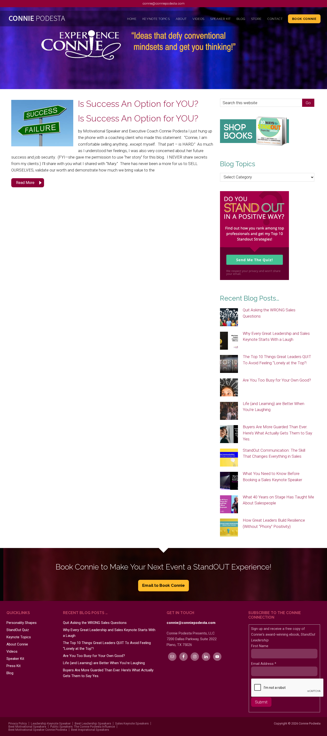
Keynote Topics (18, 637)
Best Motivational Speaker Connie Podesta (37, 729)
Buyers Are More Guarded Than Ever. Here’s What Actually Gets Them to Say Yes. (277, 432)
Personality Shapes (21, 623)
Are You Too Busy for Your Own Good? (277, 380)
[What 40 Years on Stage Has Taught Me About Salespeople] (229, 504)
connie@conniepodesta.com (163, 3)
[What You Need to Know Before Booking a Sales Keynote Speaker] (229, 481)
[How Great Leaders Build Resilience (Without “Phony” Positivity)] (229, 527)
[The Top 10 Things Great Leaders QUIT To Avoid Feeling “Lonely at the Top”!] (229, 364)
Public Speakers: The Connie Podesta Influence (82, 726)
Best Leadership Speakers (93, 723)
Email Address (263, 664)
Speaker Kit (15, 658)
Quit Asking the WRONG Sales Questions (95, 623)
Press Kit (13, 666)
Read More (25, 182)
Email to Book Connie (163, 585)
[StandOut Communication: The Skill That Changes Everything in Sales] (229, 457)
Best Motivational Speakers (27, 726)
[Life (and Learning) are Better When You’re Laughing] (229, 411)
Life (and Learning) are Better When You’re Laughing (104, 663)
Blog (9, 673)
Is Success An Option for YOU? (138, 104)
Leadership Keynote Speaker (51, 723)
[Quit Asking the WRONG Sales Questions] (229, 317)
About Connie (17, 644)
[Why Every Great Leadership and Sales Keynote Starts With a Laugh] (229, 341)
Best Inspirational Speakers (90, 729)
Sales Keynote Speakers (132, 723)
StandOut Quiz (17, 630)
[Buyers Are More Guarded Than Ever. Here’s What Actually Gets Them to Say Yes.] (229, 434)
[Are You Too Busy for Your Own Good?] (229, 387)
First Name (259, 646)
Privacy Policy (17, 723)
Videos (11, 651)
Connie (45, 19)
